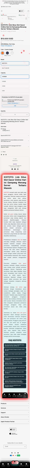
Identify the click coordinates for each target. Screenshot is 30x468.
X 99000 (4, 76)
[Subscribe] (24, 446)
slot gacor (10, 214)
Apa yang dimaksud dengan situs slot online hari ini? (14, 377)
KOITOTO (4, 63)
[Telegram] (15, 169)
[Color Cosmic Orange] (2, 53)
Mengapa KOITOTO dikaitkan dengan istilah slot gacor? (14, 372)
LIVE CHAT (27, 465)
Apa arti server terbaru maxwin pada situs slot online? (15, 354)
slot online (19, 287)
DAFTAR (15, 463)
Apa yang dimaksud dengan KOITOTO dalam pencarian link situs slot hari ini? (14, 345)
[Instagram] (18, 169)
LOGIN (8, 465)
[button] (15, 135)
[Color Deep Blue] (7, 53)
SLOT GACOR (5, 68)
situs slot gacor (21, 312)
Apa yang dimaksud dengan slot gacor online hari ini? (15, 350)
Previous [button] (1, 2)
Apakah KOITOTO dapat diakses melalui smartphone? (13, 359)
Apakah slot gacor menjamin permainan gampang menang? (13, 363)
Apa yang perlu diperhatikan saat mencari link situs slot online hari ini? (15, 368)
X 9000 (4, 81)
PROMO (3, 465)
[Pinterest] (6, 155)
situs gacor (22, 263)
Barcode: (8, 31)
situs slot (19, 239)
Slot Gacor (7, 40)
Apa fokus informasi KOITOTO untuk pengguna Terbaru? (13, 386)
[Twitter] (4, 155)
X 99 (3, 90)
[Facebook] (2, 155)
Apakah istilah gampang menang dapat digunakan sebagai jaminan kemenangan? (14, 381)
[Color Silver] (12, 53)
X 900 (3, 86)
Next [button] (28, 2)
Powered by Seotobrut (19, 461)
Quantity (3, 111)
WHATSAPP (21, 465)
